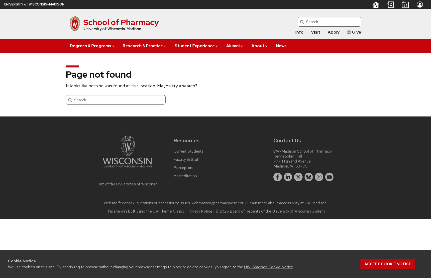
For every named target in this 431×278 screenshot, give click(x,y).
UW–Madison (34, 4)
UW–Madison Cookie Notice (268, 267)
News (281, 46)
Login (419, 4)
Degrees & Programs (90, 46)
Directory (390, 4)
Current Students (189, 151)
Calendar (405, 4)
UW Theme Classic (169, 211)
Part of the (127, 184)
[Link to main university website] (127, 168)
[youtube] (329, 177)
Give (356, 32)
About (257, 46)
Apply (333, 32)
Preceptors (183, 167)
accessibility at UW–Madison (302, 203)
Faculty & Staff (187, 159)
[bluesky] (309, 177)
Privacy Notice (200, 211)
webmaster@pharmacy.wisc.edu (218, 203)
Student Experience (195, 46)
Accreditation (185, 175)
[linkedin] (288, 177)
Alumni (233, 46)
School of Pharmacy (121, 22)
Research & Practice (143, 46)
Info (299, 32)
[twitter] (298, 177)
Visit (315, 32)
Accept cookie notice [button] (387, 264)
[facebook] (277, 177)
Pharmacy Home (375, 4)
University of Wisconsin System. (298, 211)
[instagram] (319, 177)
